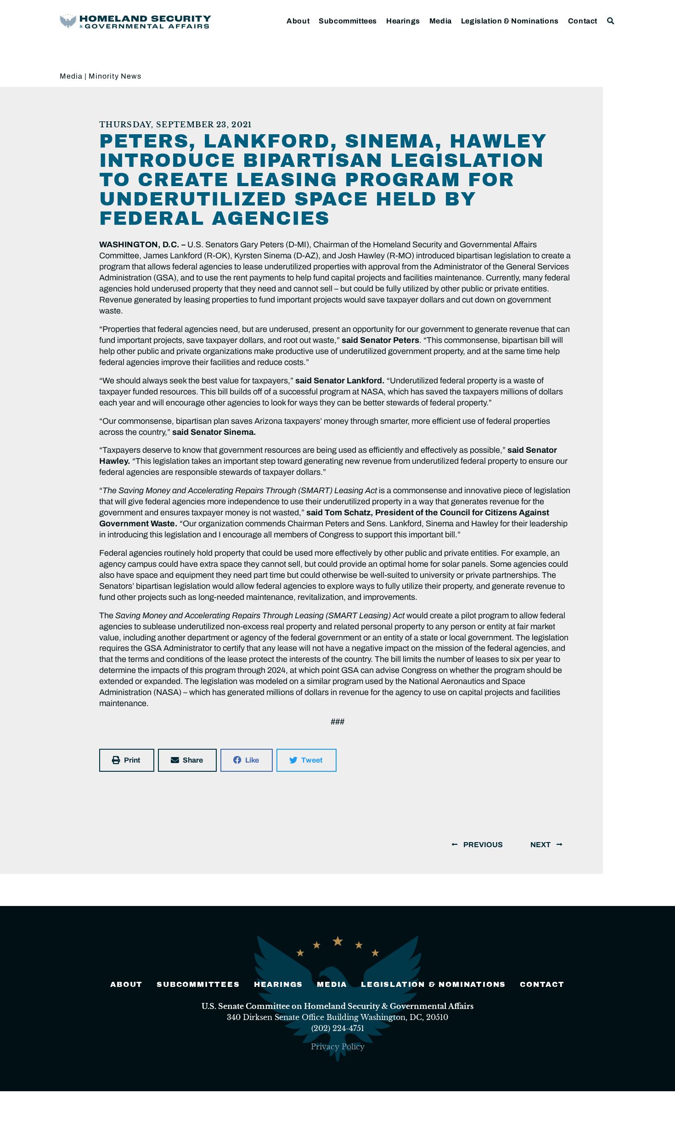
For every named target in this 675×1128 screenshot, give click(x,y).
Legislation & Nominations (510, 21)
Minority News (115, 76)
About (298, 21)
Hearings (403, 21)
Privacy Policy (338, 1046)
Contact (582, 21)
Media (440, 21)
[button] (611, 21)
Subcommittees (348, 21)
